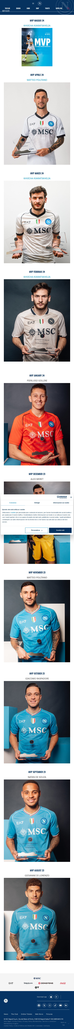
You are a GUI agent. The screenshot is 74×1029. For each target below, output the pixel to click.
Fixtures (49, 1014)
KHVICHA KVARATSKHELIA (37, 25)
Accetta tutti (60, 530)
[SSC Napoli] (40, 3)
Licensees (39, 1026)
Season (18, 8)
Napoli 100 (59, 8)
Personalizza (35, 530)
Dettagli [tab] (37, 503)
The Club (14, 1014)
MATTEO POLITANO (37, 79)
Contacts (47, 1026)
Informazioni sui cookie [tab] (61, 503)
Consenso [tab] (12, 503)
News (6, 1014)
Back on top (63, 1024)
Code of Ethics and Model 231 (24, 1026)
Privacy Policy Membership (32, 1021)
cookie (13, 512)
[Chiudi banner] (71, 497)
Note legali (7, 1021)
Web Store (39, 1014)
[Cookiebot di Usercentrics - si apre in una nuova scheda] (58, 497)
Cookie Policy (8, 1026)
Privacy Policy (17, 1021)
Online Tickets (26, 1014)
